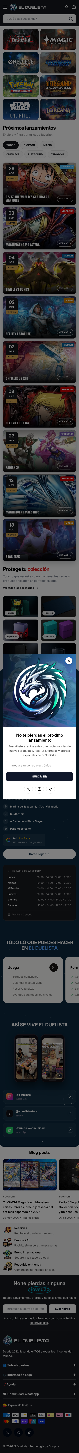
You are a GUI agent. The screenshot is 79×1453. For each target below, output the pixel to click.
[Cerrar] (68, 660)
